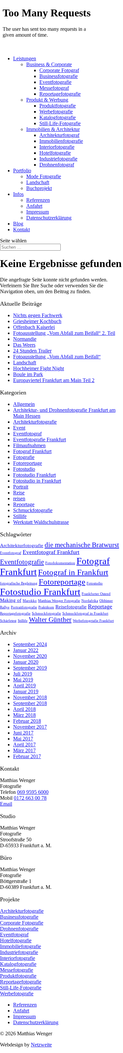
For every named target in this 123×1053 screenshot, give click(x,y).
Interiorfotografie (56, 147)
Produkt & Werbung (47, 100)
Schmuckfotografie (32, 510)
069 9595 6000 (33, 792)
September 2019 (30, 668)
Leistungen (24, 58)
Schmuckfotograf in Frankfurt (85, 613)
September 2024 (30, 644)
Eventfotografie (55, 82)
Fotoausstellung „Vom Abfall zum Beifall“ (57, 356)
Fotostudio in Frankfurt (37, 481)
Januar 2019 (25, 691)
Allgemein (24, 404)
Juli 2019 (22, 674)
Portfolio (22, 170)
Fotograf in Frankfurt (73, 572)
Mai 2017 (23, 738)
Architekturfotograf (59, 135)
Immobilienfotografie (61, 141)
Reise (19, 492)
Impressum (37, 212)
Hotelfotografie (55, 153)
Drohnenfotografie (19, 928)
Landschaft (37, 182)
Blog (18, 223)
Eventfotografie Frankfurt (39, 439)
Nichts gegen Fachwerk (37, 315)
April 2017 (24, 744)
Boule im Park (28, 374)
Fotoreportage (27, 463)
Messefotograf (54, 88)
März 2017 (24, 750)
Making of (10, 600)
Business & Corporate (49, 64)
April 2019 (24, 685)
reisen (19, 498)
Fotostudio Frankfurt (34, 475)
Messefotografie (16, 970)
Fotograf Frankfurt (32, 451)
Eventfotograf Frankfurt (51, 552)
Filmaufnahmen (29, 445)
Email (6, 804)
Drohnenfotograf (56, 164)
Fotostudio (24, 469)
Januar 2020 (25, 662)
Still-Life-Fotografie (60, 123)
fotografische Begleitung (18, 583)
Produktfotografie (57, 105)
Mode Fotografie (43, 176)
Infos (18, 194)
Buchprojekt (39, 188)
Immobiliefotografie (20, 946)
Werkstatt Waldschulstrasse (41, 522)
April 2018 (24, 709)
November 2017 (30, 727)
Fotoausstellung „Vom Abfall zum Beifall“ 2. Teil (64, 333)
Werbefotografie (56, 111)
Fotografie (23, 457)
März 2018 (24, 715)
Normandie (24, 339)
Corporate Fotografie (21, 923)
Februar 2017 (27, 756)
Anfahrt (34, 206)
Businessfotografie (58, 76)
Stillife (20, 516)
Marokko (30, 601)
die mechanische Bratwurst (82, 544)
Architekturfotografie (35, 422)
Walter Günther (50, 619)
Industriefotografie (58, 159)
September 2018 (30, 703)
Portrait (20, 486)
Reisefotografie (71, 606)
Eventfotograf (27, 433)
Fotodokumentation (60, 563)
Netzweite (41, 1044)
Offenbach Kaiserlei (34, 327)
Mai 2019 (23, 679)
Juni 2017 (23, 733)
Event (19, 428)
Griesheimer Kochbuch (37, 321)
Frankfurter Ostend (96, 594)
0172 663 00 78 (30, 798)
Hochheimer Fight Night (38, 368)
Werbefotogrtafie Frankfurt (93, 620)
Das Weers (24, 345)
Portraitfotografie (24, 607)
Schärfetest (8, 620)
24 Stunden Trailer (32, 351)
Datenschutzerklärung (49, 217)
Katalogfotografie (57, 117)
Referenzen (38, 200)
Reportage (23, 504)
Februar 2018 (27, 721)
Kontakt (21, 229)
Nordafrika (89, 601)
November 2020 (30, 656)
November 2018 (30, 697)
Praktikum (46, 607)
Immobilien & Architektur (53, 129)
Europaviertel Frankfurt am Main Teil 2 (53, 380)
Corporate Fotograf (59, 70)
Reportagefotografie (60, 94)
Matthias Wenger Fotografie (59, 601)
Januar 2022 (25, 650)
